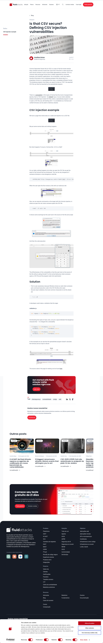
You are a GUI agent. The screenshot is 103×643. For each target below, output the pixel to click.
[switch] (46, 639)
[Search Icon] (62, 4)
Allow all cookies (89, 623)
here (61, 368)
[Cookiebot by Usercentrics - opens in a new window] (10, 640)
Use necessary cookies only (89, 632)
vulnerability (38, 95)
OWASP (51, 97)
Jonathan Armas (39, 57)
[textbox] (51, 179)
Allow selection (89, 628)
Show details (83, 639)
